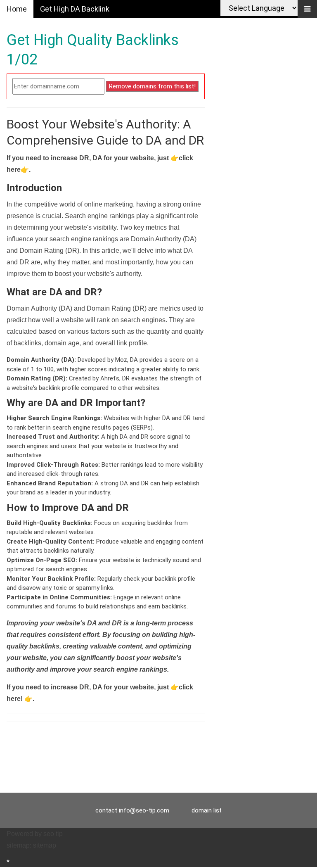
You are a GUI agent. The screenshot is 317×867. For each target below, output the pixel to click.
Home (17, 9)
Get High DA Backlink (74, 9)
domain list (207, 810)
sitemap (44, 845)
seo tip (53, 833)
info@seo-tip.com (144, 810)
